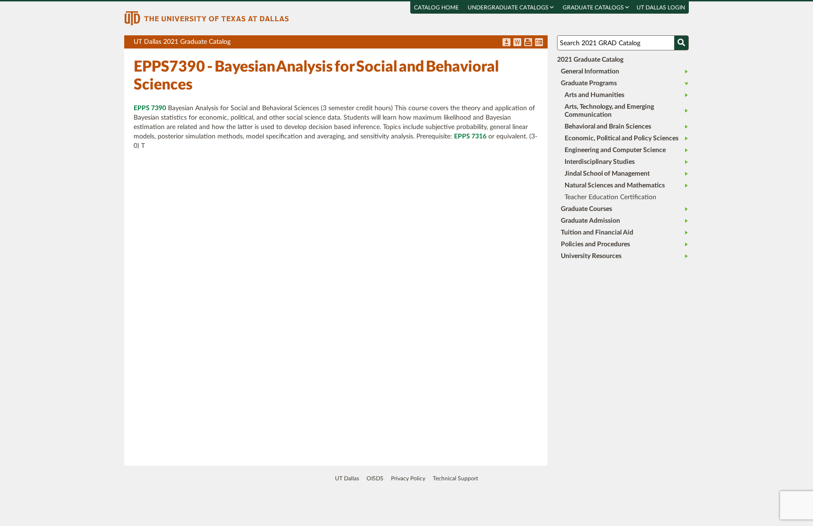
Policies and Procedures (595, 244)
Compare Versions (539, 43)
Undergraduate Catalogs (509, 7)
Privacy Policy (408, 478)
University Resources (591, 256)
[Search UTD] (681, 43)
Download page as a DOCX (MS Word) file (517, 43)
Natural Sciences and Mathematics (615, 185)
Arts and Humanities (594, 95)
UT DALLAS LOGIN (661, 7)
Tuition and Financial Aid (597, 232)
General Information (590, 71)
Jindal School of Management (607, 173)
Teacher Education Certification (610, 197)
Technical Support (455, 478)
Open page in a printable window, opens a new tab (528, 43)
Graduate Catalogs (594, 7)
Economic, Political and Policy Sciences (621, 138)
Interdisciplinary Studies (600, 162)
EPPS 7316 (470, 136)
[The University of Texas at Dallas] (206, 18)
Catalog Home (436, 7)
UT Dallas (347, 478)
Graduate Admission (590, 221)
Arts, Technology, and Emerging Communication (609, 111)
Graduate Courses (586, 209)
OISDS (375, 478)
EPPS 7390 (150, 108)
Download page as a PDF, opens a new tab (506, 43)
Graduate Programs (589, 83)
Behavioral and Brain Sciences (608, 126)
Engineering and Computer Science (615, 150)
